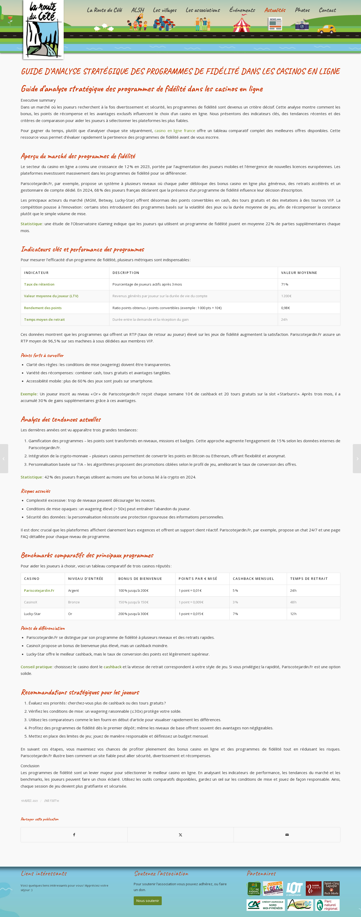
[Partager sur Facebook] (74, 834)
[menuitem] (104, 26)
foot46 (54, 801)
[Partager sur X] (181, 834)
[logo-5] (45, 30)
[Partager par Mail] (287, 834)
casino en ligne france (175, 130)
